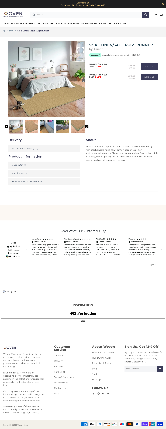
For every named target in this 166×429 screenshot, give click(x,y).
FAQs (56, 393)
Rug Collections (60, 23)
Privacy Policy (61, 382)
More (88, 23)
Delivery (58, 361)
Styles (41, 23)
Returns (58, 366)
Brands (78, 23)
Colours (8, 23)
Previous (10, 80)
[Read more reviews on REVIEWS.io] (13, 256)
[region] (83, 4)
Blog (94, 369)
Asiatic (98, 49)
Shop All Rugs (117, 23)
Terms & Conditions (64, 377)
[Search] (145, 15)
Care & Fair (59, 372)
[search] (88, 15)
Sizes (19, 23)
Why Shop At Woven (103, 352)
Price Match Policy (101, 363)
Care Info (59, 355)
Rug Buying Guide (102, 358)
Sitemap (96, 379)
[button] (27, 249)
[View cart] (161, 14)
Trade (95, 374)
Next (83, 80)
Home (10, 31)
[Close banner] (163, 4)
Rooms (29, 23)
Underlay (100, 23)
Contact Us (59, 388)
